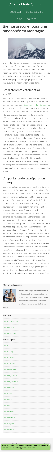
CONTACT (31, 19)
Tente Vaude (8, 429)
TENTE (41, 4)
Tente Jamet (8, 393)
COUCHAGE (15, 12)
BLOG (19, 19)
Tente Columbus (10, 363)
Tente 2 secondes (10, 321)
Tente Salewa (8, 411)
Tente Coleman (9, 357)
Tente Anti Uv (8, 327)
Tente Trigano (8, 423)
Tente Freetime (9, 369)
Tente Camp (8, 351)
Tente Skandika (9, 417)
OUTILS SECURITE (34, 12)
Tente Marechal (9, 399)
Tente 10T (7, 345)
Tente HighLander (10, 381)
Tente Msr (7, 405)
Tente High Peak (10, 375)
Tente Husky (8, 387)
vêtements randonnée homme (36, 105)
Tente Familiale (9, 333)
